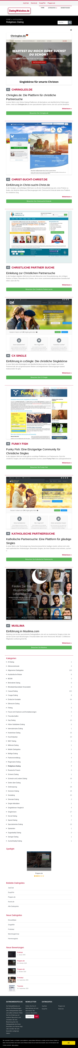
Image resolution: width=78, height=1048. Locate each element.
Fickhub (20, 952)
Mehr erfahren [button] (15, 1045)
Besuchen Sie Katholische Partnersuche (39, 559)
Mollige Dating (13, 753)
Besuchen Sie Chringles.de (39, 113)
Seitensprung (12, 787)
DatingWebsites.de (19, 10)
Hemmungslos (13, 938)
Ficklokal (11, 929)
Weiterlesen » (67, 108)
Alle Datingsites (13, 906)
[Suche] (70, 22)
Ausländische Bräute (15, 674)
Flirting (10, 708)
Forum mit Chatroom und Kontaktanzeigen (22, 712)
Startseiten (11, 828)
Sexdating (11, 795)
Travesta (20, 986)
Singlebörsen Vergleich (16, 807)
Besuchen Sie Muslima (39, 647)
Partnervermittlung (14, 758)
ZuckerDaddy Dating (15, 841)
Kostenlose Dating (14, 733)
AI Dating (11, 662)
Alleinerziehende (13, 666)
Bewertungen (65, 8)
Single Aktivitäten (14, 803)
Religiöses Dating (14, 766)
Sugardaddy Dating (14, 832)
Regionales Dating (14, 762)
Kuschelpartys (13, 737)
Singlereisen (12, 812)
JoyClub (26, 3)
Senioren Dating (13, 791)
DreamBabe (12, 920)
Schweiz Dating (13, 774)
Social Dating (12, 816)
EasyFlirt (42, 3)
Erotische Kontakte (14, 699)
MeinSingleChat (13, 934)
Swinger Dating (13, 837)
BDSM (10, 678)
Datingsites (52, 8)
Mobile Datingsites (14, 749)
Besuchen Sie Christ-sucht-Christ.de (39, 201)
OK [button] (69, 1043)
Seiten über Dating (14, 782)
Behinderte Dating (14, 683)
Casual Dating (13, 691)
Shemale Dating (13, 799)
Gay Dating (12, 720)
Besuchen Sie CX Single (39, 377)
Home (42, 7)
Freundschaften (13, 716)
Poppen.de (51, 3)
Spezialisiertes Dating (15, 824)
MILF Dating (12, 741)
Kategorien (18, 19)
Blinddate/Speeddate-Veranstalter (19, 687)
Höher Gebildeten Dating (16, 724)
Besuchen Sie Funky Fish (39, 467)
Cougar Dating (13, 695)
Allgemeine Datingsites (15, 670)
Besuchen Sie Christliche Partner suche (39, 289)
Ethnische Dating (14, 703)
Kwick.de (34, 3)
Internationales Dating (15, 728)
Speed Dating (12, 820)
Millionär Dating (13, 745)
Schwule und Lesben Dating (17, 778)
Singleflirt (11, 924)
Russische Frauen (14, 770)
